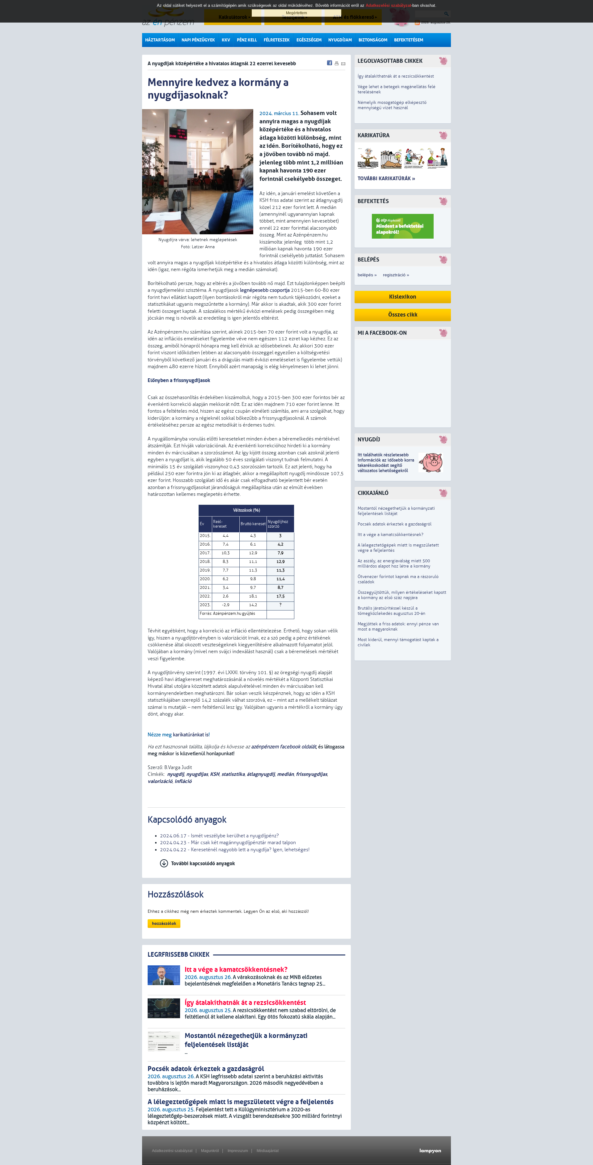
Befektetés (373, 201)
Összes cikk (403, 315)
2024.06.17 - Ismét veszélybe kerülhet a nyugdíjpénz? (219, 836)
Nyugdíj (369, 439)
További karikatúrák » (386, 178)
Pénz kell (247, 40)
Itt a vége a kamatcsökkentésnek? (390, 534)
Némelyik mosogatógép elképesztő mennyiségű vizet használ (392, 105)
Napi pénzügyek (198, 40)
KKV (226, 40)
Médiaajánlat (268, 1151)
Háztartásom (160, 40)
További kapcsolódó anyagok (203, 863)
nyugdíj (175, 774)
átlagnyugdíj (261, 774)
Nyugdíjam (340, 40)
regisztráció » (396, 274)
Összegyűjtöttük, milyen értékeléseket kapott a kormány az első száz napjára (402, 595)
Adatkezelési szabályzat (172, 1151)
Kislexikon (402, 297)
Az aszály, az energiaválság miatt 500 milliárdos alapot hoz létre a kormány (394, 563)
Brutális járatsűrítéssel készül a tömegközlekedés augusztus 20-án (391, 611)
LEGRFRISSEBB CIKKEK (178, 954)
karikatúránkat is (190, 735)
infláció (183, 781)
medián (285, 774)
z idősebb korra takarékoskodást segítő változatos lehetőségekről (386, 465)
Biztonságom (373, 40)
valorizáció (160, 781)
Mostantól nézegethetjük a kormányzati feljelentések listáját (396, 511)
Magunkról (210, 1151)
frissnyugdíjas (311, 774)
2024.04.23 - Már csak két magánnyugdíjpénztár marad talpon (228, 842)
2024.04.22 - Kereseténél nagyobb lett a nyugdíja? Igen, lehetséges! (235, 849)
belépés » (367, 274)
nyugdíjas (197, 774)
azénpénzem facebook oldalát (283, 747)
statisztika (233, 774)
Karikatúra (373, 135)
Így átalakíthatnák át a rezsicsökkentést (396, 76)
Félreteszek (277, 40)
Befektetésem (408, 40)
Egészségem (309, 40)
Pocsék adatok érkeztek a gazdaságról (394, 524)
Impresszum (238, 1151)
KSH (214, 774)
